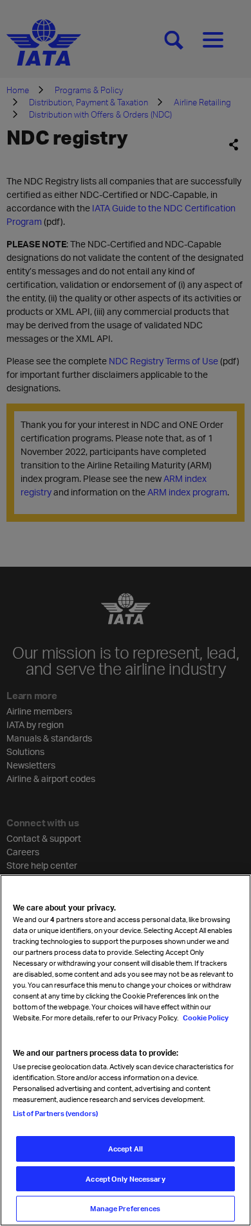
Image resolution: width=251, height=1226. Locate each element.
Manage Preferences (125, 1208)
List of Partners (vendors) (55, 1113)
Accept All (125, 1148)
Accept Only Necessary (125, 1179)
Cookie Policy (204, 1017)
